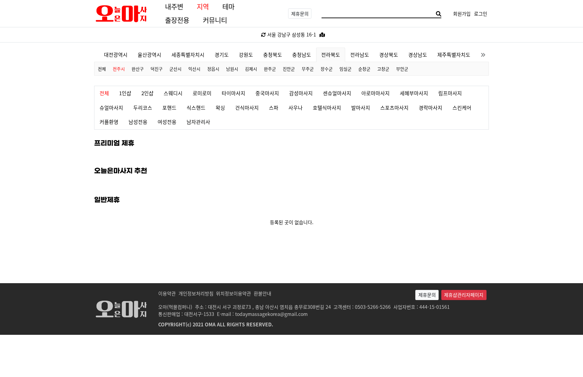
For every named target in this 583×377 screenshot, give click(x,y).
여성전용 (167, 121)
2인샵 (147, 93)
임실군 (345, 68)
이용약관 (167, 293)
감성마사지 (301, 93)
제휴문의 (300, 13)
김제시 (251, 68)
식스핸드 (196, 107)
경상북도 (388, 54)
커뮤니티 (215, 20)
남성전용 (138, 121)
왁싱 (220, 107)
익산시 (194, 68)
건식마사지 (247, 107)
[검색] (438, 14)
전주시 (119, 68)
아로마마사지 (375, 93)
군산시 (175, 68)
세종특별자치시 (187, 54)
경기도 (222, 54)
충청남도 (301, 54)
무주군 (308, 68)
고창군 (383, 68)
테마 (228, 6)
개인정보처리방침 (196, 293)
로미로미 (202, 93)
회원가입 (462, 13)
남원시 (232, 68)
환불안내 (262, 293)
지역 (203, 6)
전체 (102, 68)
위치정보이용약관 (233, 293)
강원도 (246, 54)
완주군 (270, 68)
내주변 (174, 6)
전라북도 (330, 54)
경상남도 (417, 54)
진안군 (289, 68)
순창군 (364, 68)
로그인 (480, 13)
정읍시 (213, 68)
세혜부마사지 (414, 93)
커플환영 (109, 121)
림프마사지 (450, 93)
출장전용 (177, 20)
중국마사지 (267, 93)
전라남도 (359, 54)
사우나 (295, 107)
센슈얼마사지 (337, 93)
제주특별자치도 (453, 54)
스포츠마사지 (394, 107)
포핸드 (169, 107)
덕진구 (156, 68)
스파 (273, 107)
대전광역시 (116, 54)
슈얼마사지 (111, 107)
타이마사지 (233, 93)
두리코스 (142, 107)
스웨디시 (173, 93)
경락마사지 (430, 107)
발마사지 (360, 107)
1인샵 (125, 93)
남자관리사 (198, 121)
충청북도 (272, 54)
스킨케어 (461, 107)
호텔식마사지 (327, 107)
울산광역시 (149, 54)
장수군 (327, 68)
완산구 (138, 68)
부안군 (402, 68)
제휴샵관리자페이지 (463, 294)
